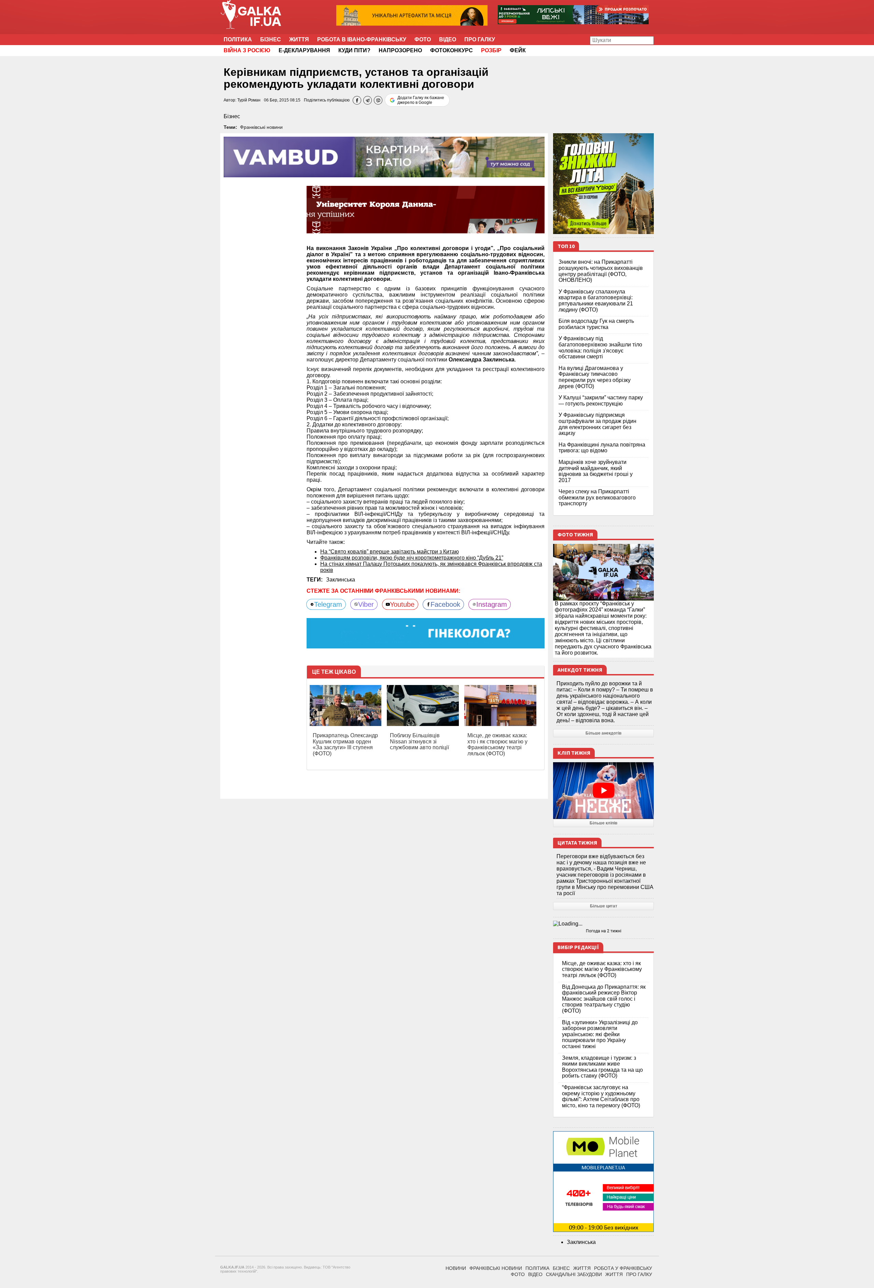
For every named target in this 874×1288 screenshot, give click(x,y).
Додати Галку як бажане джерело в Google (420, 100)
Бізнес (270, 39)
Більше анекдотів (603, 733)
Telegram (328, 604)
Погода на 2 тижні (603, 931)
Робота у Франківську (623, 1268)
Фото (422, 39)
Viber (366, 604)
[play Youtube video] (603, 790)
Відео (447, 39)
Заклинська (340, 580)
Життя (299, 39)
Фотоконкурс (451, 50)
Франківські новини (261, 127)
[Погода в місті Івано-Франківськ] (603, 924)
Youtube (402, 604)
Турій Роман (248, 100)
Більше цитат (603, 906)
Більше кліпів (603, 823)
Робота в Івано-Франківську (361, 39)
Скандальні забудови (574, 1274)
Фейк (518, 50)
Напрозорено (400, 50)
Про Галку (479, 39)
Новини (456, 1268)
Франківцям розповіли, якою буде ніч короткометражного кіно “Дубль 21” (411, 558)
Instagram (491, 604)
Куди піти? (354, 50)
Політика (238, 39)
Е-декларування (304, 50)
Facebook (445, 604)
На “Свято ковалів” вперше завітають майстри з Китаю (389, 551)
